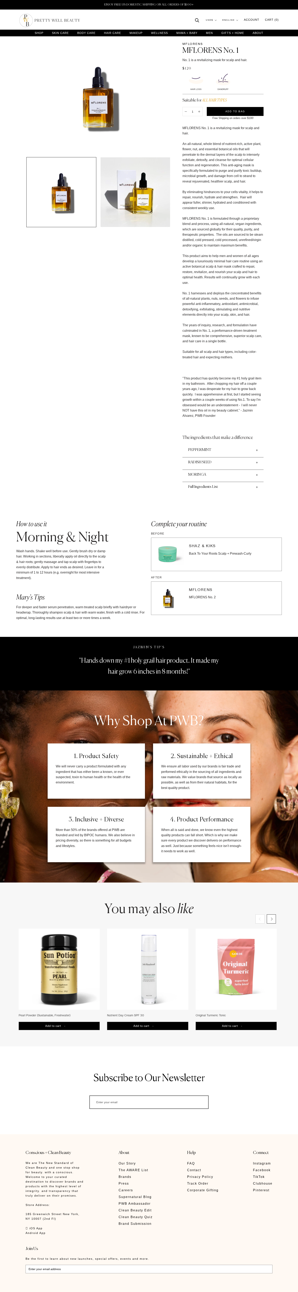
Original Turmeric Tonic (211, 1015)
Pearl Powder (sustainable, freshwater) (45, 1015)
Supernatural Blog (135, 1197)
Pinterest (261, 1190)
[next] (271, 919)
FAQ (191, 1163)
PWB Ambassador (135, 1203)
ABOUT (258, 33)
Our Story (127, 1163)
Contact (194, 1170)
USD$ (209, 20)
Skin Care (60, 33)
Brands (125, 1177)
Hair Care (112, 33)
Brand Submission (135, 1223)
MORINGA (197, 474)
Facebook (262, 1170)
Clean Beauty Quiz (136, 1217)
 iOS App (34, 1228)
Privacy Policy (200, 1177)
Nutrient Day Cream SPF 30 (125, 1015)
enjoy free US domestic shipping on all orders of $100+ (149, 4)
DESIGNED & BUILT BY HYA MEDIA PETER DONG (64, 1286)
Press (124, 1183)
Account (251, 20)
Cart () (272, 20)
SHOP (39, 33)
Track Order (197, 1183)
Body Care (86, 33)
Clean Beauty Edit (135, 1210)
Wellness (159, 33)
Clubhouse (262, 1183)
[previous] (259, 919)
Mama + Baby (186, 33)
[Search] (197, 20)
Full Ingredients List (203, 487)
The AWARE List (133, 1170)
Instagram (262, 1163)
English (228, 20)
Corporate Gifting (203, 1190)
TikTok (259, 1177)
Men (209, 33)
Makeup (136, 33)
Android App (36, 1233)
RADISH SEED (199, 462)
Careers (126, 1190)
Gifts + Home (232, 33)
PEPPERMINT (199, 450)
